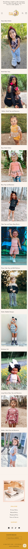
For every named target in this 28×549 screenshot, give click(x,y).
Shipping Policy (14, 515)
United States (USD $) (13, 538)
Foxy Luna (10, 544)
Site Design (18, 544)
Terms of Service (14, 517)
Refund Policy (14, 512)
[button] (2, 13)
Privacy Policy (14, 510)
